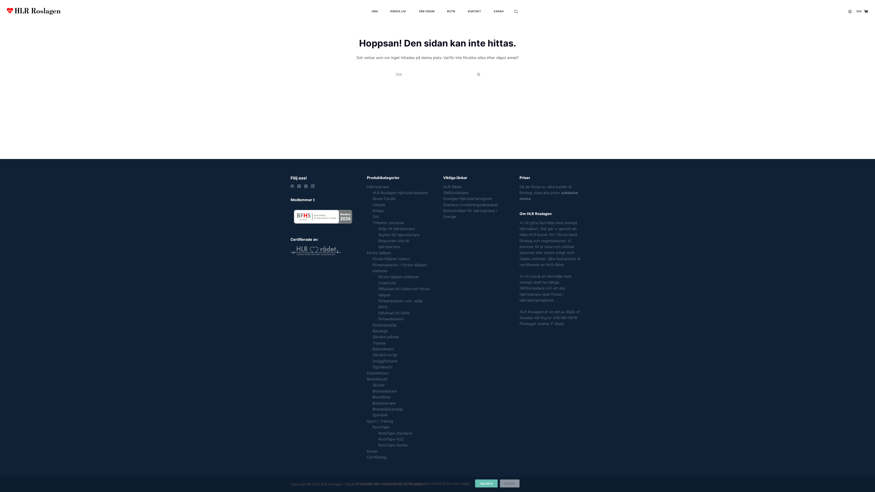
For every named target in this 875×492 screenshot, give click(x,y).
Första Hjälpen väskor (391, 258)
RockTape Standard (395, 433)
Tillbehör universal (388, 222)
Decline (509, 483)
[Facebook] (292, 186)
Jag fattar (486, 483)
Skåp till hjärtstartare (396, 228)
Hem (375, 11)
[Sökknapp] (478, 74)
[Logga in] (850, 11)
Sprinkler (380, 415)
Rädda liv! (398, 11)
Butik (451, 11)
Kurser (372, 451)
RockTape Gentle (392, 445)
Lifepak (379, 204)
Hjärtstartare (378, 186)
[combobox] (433, 74)
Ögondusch (382, 367)
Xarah (499, 11)
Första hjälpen (379, 253)
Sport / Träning (380, 421)
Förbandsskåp (385, 325)
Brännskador (383, 349)
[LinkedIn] (312, 186)
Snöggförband (385, 361)
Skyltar (379, 385)
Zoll (376, 216)
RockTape (381, 427)
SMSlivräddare (455, 192)
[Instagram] (306, 186)
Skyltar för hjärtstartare (398, 235)
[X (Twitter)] (299, 186)
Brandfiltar (382, 397)
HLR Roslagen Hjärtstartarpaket (400, 192)
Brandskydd (377, 379)
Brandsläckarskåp (388, 409)
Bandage (380, 331)
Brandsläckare (385, 391)
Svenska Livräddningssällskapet (470, 204)
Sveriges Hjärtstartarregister (468, 198)
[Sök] (516, 11)
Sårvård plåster (386, 337)
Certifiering (376, 457)
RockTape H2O (391, 439)
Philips (378, 210)
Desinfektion (378, 373)
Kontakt (474, 11)
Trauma (379, 343)
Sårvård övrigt (385, 355)
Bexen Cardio (384, 198)
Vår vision (427, 11)
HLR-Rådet (452, 186)
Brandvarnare (384, 403)
